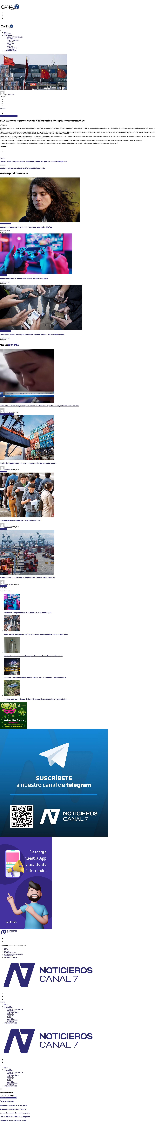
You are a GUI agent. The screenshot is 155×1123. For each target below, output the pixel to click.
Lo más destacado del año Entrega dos (15, 1113)
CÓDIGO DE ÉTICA (9, 955)
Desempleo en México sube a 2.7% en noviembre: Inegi (20, 520)
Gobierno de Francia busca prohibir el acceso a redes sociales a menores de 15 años (32, 335)
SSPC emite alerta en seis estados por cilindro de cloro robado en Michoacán (33, 656)
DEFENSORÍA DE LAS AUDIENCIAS (13, 954)
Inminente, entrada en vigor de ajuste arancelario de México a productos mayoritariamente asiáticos (39, 406)
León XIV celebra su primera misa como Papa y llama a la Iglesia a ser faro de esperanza (33, 162)
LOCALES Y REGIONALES (15, 37)
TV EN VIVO (7, 34)
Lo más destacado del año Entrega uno (15, 1117)
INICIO (5, 32)
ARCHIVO (6, 951)
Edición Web (11, 94)
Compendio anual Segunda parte (13, 1120)
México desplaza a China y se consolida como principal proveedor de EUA (28, 463)
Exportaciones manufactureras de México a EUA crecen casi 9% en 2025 (27, 577)
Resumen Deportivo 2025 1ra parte (13, 1109)
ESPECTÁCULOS (12, 48)
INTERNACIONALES (13, 40)
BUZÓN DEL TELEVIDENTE (11, 957)
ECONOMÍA (10, 49)
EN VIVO (6, 949)
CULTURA (10, 46)
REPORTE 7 (10, 41)
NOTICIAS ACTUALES (10, 51)
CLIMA (9, 44)
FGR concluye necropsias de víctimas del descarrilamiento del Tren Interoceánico (35, 699)
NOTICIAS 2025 (8, 35)
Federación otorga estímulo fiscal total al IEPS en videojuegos (24, 279)
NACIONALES (11, 38)
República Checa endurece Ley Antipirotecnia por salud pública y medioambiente (35, 677)
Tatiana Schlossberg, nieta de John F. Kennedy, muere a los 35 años (26, 227)
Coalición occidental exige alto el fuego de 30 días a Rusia (22, 168)
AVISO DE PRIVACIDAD (10, 952)
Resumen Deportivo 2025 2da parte (13, 1106)
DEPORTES (10, 43)
